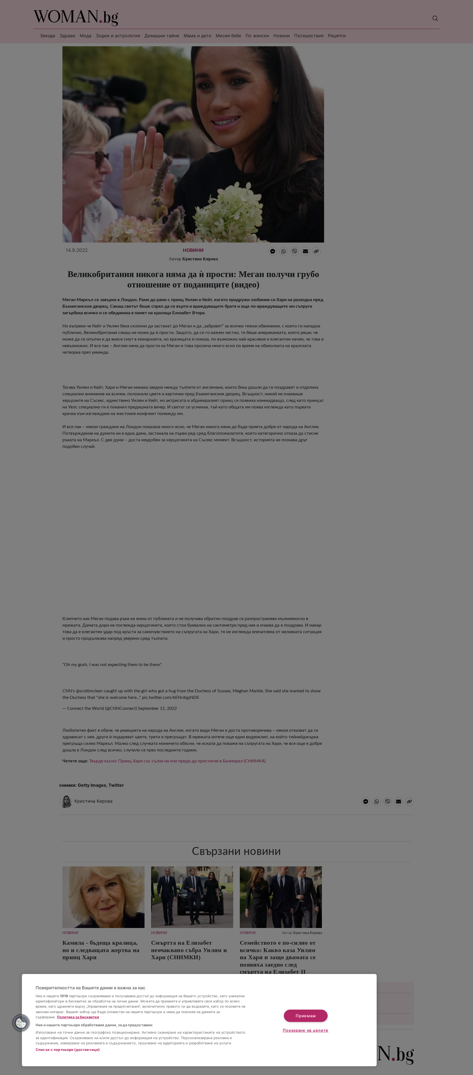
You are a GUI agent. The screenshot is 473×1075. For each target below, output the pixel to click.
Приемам (306, 1015)
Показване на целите (305, 1030)
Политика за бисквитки (78, 1017)
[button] (21, 1023)
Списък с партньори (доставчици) (68, 1049)
